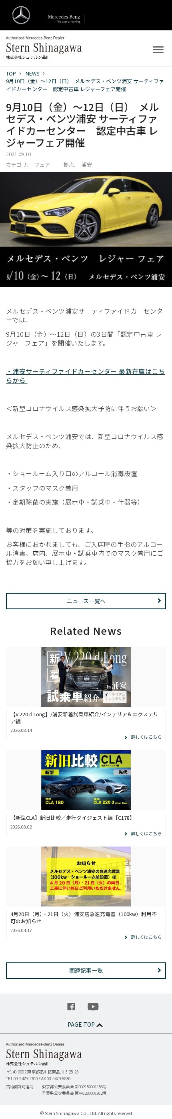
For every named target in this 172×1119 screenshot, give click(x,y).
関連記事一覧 (86, 970)
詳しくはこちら (146, 736)
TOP (11, 73)
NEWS (33, 73)
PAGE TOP (81, 1024)
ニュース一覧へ (86, 601)
